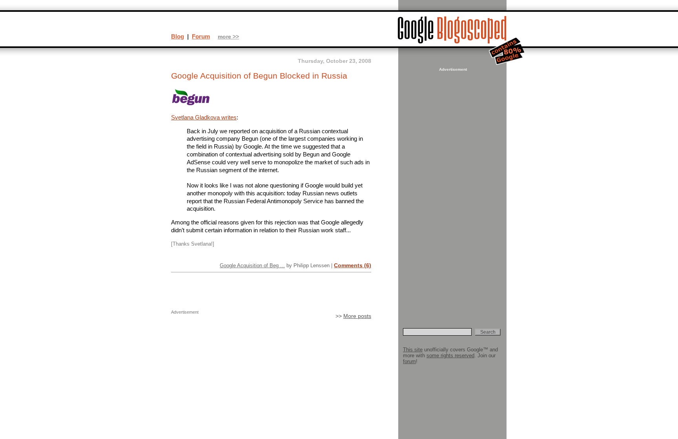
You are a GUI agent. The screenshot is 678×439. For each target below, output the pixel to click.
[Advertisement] (452, 191)
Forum (201, 36)
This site (413, 350)
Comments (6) (352, 265)
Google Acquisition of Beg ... (252, 265)
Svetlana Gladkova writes (204, 117)
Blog (177, 36)
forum (409, 361)
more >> (228, 37)
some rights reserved (450, 355)
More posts (357, 316)
